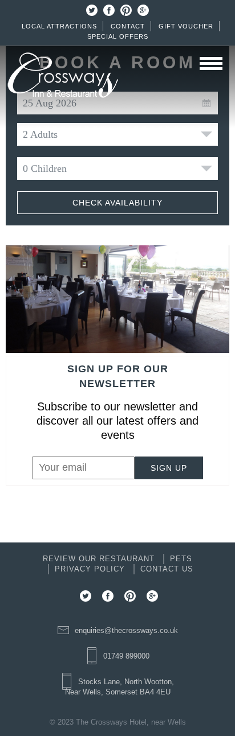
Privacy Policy (90, 569)
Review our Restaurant (99, 558)
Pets (181, 558)
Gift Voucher (186, 26)
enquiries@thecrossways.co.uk (126, 630)
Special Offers (117, 36)
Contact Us (166, 569)
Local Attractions (59, 26)
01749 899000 (126, 656)
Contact (128, 26)
